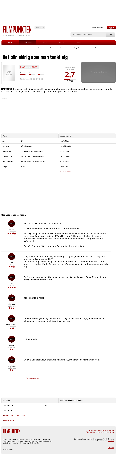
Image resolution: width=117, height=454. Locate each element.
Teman (40, 48)
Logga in (111, 28)
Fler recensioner (32, 378)
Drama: (31, 73)
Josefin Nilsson (65, 141)
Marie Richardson (66, 146)
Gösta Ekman (64, 167)
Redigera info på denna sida (14, 415)
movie (11, 345)
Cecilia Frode (64, 151)
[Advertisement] (58, 116)
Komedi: (22, 73)
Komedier (110, 430)
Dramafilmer (102, 430)
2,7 (70, 74)
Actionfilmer (93, 430)
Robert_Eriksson (12, 325)
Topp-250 (77, 48)
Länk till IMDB (9, 420)
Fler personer (66, 172)
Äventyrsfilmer (101, 432)
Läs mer (111, 441)
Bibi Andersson (65, 161)
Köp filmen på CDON (28, 67)
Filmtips (44, 43)
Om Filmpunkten (97, 28)
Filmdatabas (27, 43)
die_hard (11, 304)
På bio (61, 43)
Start (10, 43)
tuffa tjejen (12, 366)
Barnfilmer (110, 432)
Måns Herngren (26, 146)
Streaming (78, 43)
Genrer (23, 48)
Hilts (11, 283)
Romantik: (41, 73)
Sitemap (111, 448)
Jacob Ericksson (65, 156)
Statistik (93, 48)
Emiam (12, 230)
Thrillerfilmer (90, 432)
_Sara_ (12, 263)
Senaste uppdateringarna (58, 48)
